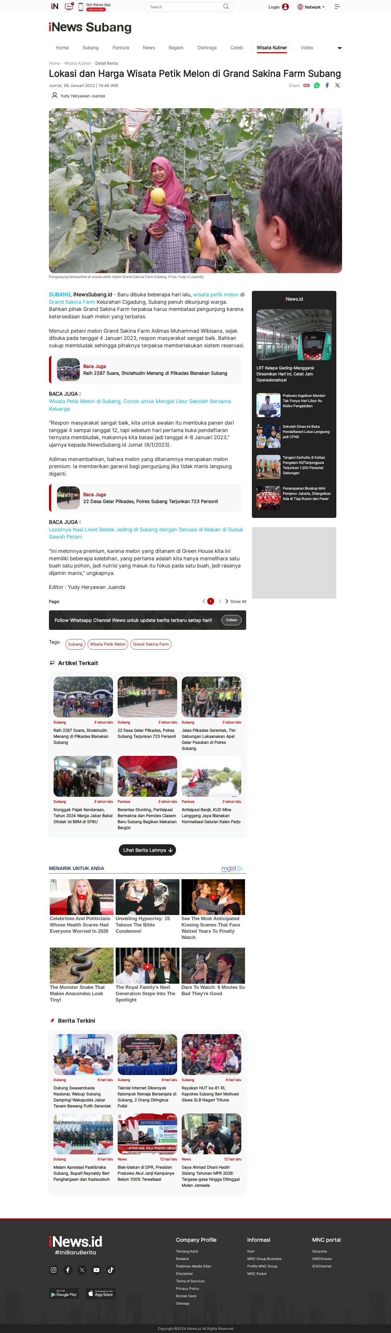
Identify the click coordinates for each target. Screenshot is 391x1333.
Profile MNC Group (262, 1266)
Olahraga (207, 47)
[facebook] (327, 85)
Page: (54, 601)
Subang (90, 47)
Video (307, 47)
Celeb (236, 47)
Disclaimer (184, 1273)
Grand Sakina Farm (72, 302)
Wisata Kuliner (272, 47)
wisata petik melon (216, 294)
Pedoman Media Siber (193, 1266)
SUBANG (59, 294)
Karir (251, 1251)
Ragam (176, 47)
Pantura (120, 47)
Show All (238, 601)
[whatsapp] (316, 85)
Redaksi (182, 1259)
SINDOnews (322, 1259)
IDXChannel (321, 1266)
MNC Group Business (264, 1259)
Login (274, 7)
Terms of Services (190, 1281)
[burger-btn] (337, 7)
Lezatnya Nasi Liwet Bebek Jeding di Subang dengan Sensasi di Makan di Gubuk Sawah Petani (146, 533)
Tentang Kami (187, 1251)
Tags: (54, 642)
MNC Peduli (256, 1273)
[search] (226, 7)
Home (62, 47)
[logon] (54, 7)
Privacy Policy (187, 1288)
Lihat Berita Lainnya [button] (144, 850)
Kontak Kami (186, 1296)
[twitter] (337, 85)
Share (294, 85)
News (149, 47)
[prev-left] (203, 601)
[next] (227, 601)
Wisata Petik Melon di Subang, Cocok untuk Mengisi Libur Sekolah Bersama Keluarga (140, 405)
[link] (306, 85)
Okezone (319, 1251)
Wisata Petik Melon (108, 644)
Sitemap (182, 1303)
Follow (231, 620)
